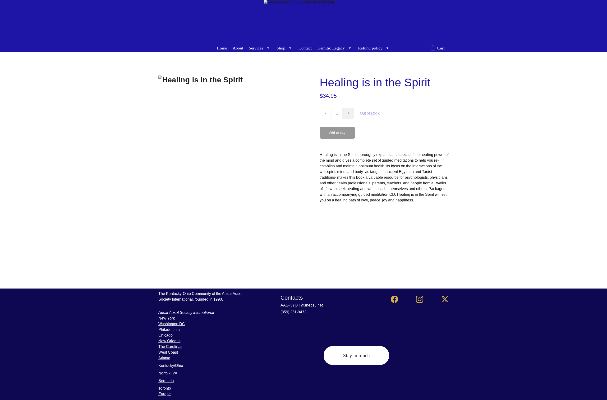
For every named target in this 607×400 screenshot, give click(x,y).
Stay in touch (356, 355)
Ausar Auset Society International (186, 313)
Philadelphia (169, 330)
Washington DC (171, 324)
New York (166, 318)
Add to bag (337, 132)
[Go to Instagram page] (419, 299)
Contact (305, 48)
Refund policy (370, 48)
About (238, 48)
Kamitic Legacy (331, 48)
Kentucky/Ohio (170, 366)
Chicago (165, 335)
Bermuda (166, 381)
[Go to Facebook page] (394, 299)
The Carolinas (170, 347)
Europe (164, 394)
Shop (280, 48)
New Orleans (169, 341)
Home (222, 48)
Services (256, 48)
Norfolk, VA (167, 373)
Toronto (164, 388)
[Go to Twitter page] (445, 299)
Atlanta (164, 358)
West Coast (168, 352)
